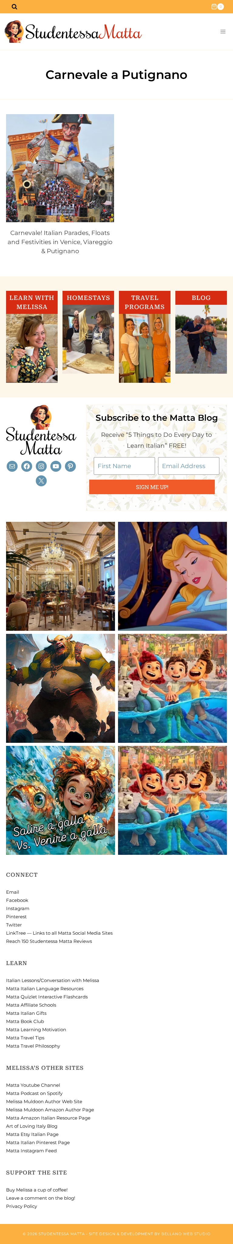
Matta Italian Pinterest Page (38, 1142)
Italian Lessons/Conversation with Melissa (52, 980)
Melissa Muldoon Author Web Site (44, 1101)
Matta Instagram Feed (31, 1151)
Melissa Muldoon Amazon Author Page (50, 1110)
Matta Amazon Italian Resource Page (48, 1118)
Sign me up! (152, 487)
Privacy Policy (21, 1206)
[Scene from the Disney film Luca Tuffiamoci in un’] (172, 688)
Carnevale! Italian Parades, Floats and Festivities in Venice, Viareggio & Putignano (60, 242)
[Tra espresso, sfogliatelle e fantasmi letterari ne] (60, 576)
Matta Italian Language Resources (44, 988)
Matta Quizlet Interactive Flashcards (47, 997)
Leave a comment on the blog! (40, 1198)
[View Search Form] (14, 7)
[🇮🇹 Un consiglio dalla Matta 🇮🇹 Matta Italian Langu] (60, 800)
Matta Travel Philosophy (33, 1046)
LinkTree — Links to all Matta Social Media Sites (59, 933)
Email (12, 892)
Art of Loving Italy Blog (31, 1126)
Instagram (17, 908)
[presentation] (60, 168)
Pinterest (16, 916)
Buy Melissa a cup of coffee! (37, 1190)
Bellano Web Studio (186, 1234)
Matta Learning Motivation (36, 1029)
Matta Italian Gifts (26, 1013)
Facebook (17, 900)
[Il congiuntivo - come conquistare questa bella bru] (60, 688)
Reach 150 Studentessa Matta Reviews (49, 941)
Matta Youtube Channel (33, 1085)
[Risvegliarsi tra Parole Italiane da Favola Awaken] (172, 576)
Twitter (14, 925)
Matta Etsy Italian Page (32, 1134)
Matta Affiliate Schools (31, 1005)
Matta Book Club (25, 1021)
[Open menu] (222, 31)
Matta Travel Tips (25, 1038)
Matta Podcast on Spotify (34, 1093)
